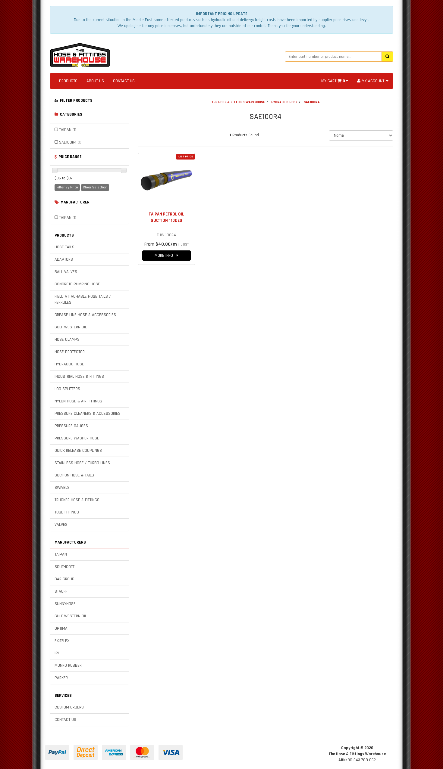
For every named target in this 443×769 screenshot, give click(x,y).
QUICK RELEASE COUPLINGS (78, 450)
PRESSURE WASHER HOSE (77, 438)
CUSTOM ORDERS (69, 707)
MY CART (333, 81)
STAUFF (61, 591)
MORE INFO (166, 255)
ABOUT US (95, 81)
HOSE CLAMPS (67, 339)
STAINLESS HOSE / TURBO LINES (82, 463)
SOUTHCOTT (64, 566)
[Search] (387, 56)
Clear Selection (95, 187)
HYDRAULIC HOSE (69, 364)
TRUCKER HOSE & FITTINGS (77, 500)
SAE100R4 (70, 142)
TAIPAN (67, 129)
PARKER (61, 678)
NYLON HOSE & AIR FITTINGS (78, 401)
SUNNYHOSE (65, 603)
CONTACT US (124, 81)
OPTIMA (61, 628)
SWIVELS (62, 487)
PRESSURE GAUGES (71, 426)
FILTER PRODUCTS (75, 100)
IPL (57, 653)
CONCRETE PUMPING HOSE (77, 284)
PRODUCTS (68, 81)
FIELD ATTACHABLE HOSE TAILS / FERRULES (83, 299)
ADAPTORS (64, 259)
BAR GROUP (64, 579)
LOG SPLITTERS (67, 389)
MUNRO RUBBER (68, 665)
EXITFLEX (62, 640)
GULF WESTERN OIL (71, 327)
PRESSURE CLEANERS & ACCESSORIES (88, 413)
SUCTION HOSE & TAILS (74, 475)
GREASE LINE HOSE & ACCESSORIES (85, 315)
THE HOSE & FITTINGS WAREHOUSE (238, 102)
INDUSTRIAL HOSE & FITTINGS (79, 376)
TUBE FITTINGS (67, 512)
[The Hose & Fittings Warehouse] (80, 53)
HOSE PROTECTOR (70, 352)
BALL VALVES (66, 271)
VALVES (61, 524)
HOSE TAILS (64, 247)
